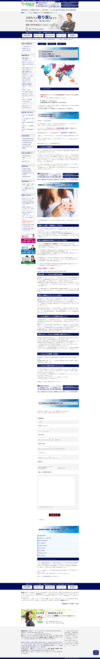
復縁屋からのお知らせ (26, 195)
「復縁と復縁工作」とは (28, 46)
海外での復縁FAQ (41, 543)
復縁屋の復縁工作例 (27, 155)
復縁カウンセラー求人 (38, 645)
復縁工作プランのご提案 (28, 75)
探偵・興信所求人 (29, 645)
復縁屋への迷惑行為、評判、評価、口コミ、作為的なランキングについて (28, 209)
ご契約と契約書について (28, 101)
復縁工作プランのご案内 (28, 93)
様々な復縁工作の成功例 (28, 91)
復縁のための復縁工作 (27, 84)
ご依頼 (70, 132)
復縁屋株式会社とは (27, 48)
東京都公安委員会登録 (36, 650)
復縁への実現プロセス (27, 71)
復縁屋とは (28, 642)
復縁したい (40, 135)
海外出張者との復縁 (42, 545)
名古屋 (50, 635)
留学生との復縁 (41, 550)
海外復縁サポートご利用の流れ (44, 538)
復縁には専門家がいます (28, 69)
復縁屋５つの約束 (26, 89)
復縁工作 (56, 1)
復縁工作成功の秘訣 (27, 50)
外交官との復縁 (41, 548)
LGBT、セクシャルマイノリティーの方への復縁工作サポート (28, 217)
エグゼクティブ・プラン (28, 103)
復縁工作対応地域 (25, 135)
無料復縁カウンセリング (28, 73)
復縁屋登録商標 (47, 645)
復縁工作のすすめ (26, 161)
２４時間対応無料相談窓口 (55, 232)
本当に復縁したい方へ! (27, 60)
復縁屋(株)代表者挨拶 (27, 170)
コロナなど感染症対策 (41, 646)
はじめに (42, 43)
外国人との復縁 (41, 555)
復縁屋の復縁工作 (25, 55)
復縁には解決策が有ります (28, 67)
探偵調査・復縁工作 (27, 77)
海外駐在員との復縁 (42, 553)
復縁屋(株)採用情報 (26, 176)
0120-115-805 (41, 630)
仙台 (44, 635)
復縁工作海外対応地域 (42, 540)
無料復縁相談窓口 (47, 576)
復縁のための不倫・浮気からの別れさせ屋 (33, 643)
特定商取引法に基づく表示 (54, 643)
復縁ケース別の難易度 (27, 99)
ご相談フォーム (61, 43)
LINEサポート (64, 179)
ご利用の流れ (52, 43)
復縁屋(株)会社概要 (26, 168)
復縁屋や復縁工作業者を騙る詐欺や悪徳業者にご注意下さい (28, 203)
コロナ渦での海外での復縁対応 (46, 559)
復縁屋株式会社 (65, 1)
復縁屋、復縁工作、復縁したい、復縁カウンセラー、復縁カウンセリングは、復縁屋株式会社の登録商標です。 (28, 187)
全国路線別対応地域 (27, 144)
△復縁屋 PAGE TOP (96, 653)
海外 (31, 637)
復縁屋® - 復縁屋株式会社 (27, 43)
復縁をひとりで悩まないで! (28, 62)
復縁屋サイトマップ (55, 645)
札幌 (41, 635)
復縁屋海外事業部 (41, 535)
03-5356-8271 (52, 630)
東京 (47, 635)
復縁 (62, 132)
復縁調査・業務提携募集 (30, 646)
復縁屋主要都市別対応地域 (28, 140)
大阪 (53, 635)
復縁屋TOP (23, 642)
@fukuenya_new (53, 100)
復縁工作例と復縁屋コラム (27, 153)
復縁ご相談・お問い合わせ (27, 112)
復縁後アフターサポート (28, 82)
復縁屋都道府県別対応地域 (28, 138)
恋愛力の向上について (27, 105)
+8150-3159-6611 (62, 102)
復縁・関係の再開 (26, 80)
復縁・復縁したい (26, 58)
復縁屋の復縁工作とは (27, 107)
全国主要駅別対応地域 (27, 142)
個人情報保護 (45, 643)
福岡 (56, 635)
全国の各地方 (26, 637)
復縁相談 (62, 128)
